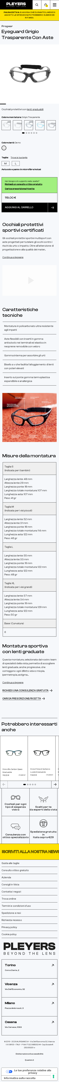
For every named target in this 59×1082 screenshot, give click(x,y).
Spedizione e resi (11, 913)
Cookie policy (9, 934)
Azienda (6, 877)
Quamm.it (29, 1060)
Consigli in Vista (10, 884)
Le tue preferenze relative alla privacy (32, 1071)
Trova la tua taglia (19, 157)
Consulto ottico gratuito (15, 870)
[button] (29, 852)
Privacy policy (9, 927)
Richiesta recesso (12, 920)
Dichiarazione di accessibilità (29, 1054)
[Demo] (4, 148)
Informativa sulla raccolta (19, 1078)
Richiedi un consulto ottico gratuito (23, 184)
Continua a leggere (12, 257)
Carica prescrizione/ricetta (19, 188)
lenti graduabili (35, 109)
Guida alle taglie (10, 863)
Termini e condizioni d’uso (16, 905)
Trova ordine (9, 898)
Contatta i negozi (11, 891)
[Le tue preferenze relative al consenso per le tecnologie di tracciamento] (53, 1076)
